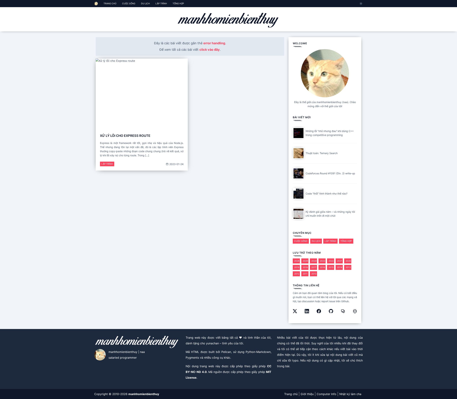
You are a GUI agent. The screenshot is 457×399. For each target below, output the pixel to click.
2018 (305, 267)
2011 (305, 273)
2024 (314, 261)
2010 (314, 273)
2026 (296, 261)
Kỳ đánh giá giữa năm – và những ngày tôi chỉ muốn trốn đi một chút (330, 213)
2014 (339, 267)
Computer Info (326, 394)
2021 (339, 261)
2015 (330, 267)
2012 (296, 273)
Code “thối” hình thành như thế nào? (326, 193)
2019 (296, 267)
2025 (305, 261)
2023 (322, 261)
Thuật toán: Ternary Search (322, 153)
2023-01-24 (176, 164)
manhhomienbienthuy (143, 394)
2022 (331, 261)
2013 (348, 267)
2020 (348, 261)
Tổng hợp (346, 241)
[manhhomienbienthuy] (228, 20)
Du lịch (316, 241)
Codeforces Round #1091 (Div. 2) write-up (330, 173)
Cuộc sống (300, 241)
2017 (313, 267)
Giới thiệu (307, 394)
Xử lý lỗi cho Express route (125, 136)
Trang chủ (291, 394)
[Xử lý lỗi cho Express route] (142, 93)
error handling (214, 43)
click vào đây (209, 49)
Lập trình (107, 164)
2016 (322, 267)
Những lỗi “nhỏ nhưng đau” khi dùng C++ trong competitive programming (330, 133)
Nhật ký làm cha (350, 394)
